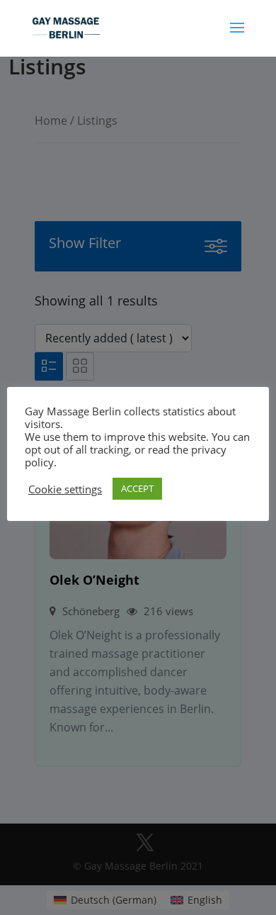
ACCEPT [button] (137, 488)
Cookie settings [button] (65, 489)
